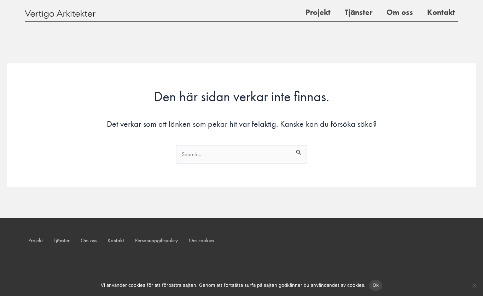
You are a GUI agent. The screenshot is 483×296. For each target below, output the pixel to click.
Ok (376, 285)
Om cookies (201, 240)
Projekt (318, 12)
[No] (474, 285)
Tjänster (358, 12)
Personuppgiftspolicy (156, 240)
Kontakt (441, 12)
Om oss (399, 12)
